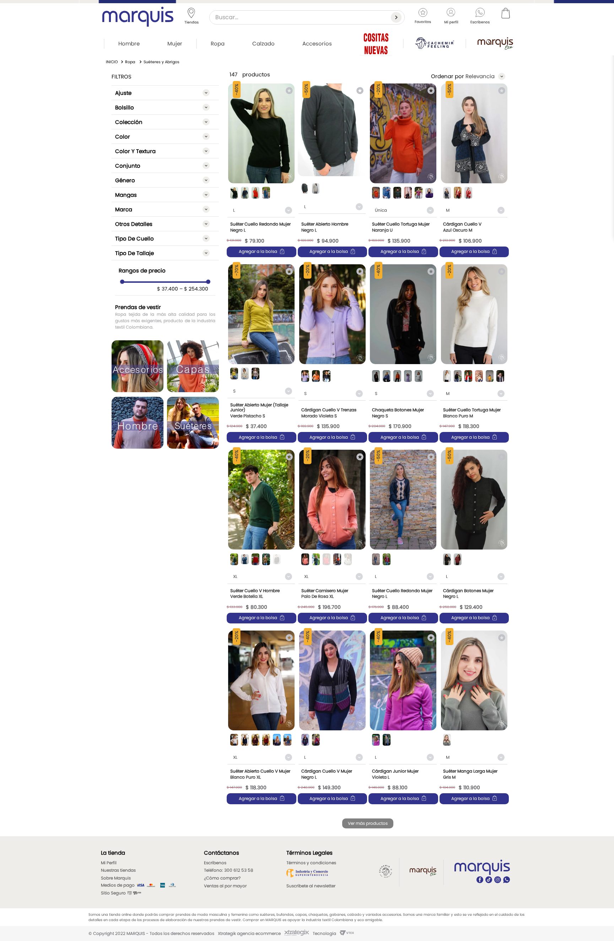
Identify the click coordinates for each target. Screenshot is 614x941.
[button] (165, 92)
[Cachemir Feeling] (434, 43)
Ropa (130, 62)
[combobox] (307, 17)
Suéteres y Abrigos (161, 62)
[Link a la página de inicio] (111, 62)
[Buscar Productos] (397, 17)
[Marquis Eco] (495, 43)
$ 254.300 (193, 289)
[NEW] (376, 43)
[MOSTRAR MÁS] (367, 823)
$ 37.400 (167, 289)
